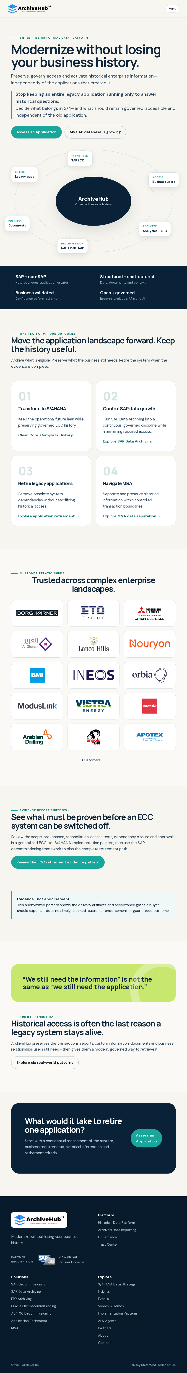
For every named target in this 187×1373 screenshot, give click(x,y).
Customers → (93, 760)
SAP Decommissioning (28, 1284)
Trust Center (108, 1244)
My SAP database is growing (95, 132)
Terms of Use (167, 1365)
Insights (104, 1292)
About (103, 1335)
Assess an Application (36, 132)
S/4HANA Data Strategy (117, 1284)
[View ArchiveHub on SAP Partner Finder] (47, 1260)
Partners (104, 1328)
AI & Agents (107, 1321)
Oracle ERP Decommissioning (33, 1306)
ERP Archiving (21, 1299)
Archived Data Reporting (117, 1230)
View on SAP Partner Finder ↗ (71, 1259)
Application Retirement (29, 1321)
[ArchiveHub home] (29, 9)
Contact (104, 1343)
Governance (107, 1237)
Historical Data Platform (116, 1223)
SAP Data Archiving (26, 1292)
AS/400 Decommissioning (31, 1313)
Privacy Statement (143, 1365)
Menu (172, 8)
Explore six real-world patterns (44, 1062)
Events (103, 1299)
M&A (14, 1328)
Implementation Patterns (118, 1313)
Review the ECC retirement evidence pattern (57, 862)
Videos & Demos (111, 1306)
